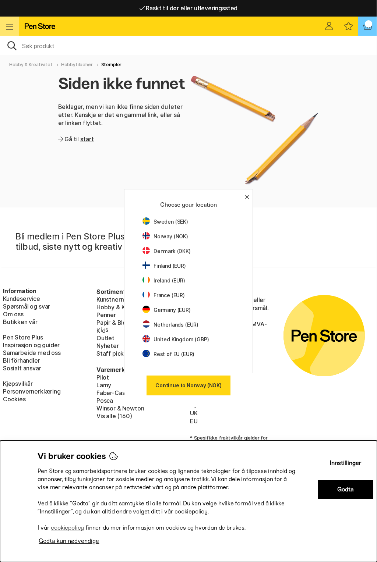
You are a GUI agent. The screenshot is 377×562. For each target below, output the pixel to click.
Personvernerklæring (32, 391)
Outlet (105, 338)
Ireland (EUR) (169, 280)
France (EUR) (169, 295)
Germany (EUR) (172, 310)
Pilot (102, 377)
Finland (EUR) (170, 266)
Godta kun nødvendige (69, 540)
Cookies (14, 399)
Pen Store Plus (23, 337)
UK (194, 413)
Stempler (111, 64)
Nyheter (107, 345)
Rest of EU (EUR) (174, 354)
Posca (104, 400)
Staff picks (111, 353)
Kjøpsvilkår (18, 383)
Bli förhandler (21, 360)
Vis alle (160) (114, 416)
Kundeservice (21, 298)
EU (194, 421)
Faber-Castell (115, 392)
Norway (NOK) (171, 236)
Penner (106, 315)
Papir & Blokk (114, 322)
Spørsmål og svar (26, 306)
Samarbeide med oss (32, 352)
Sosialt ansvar (22, 368)
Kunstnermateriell (120, 299)
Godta (345, 489)
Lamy (103, 385)
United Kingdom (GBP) (181, 339)
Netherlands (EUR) (176, 324)
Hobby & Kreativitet (31, 64)
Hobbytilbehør (77, 64)
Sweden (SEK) (171, 221)
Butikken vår (20, 322)
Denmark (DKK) (172, 251)
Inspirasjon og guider (31, 345)
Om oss (13, 314)
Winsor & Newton (120, 408)
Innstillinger (346, 462)
